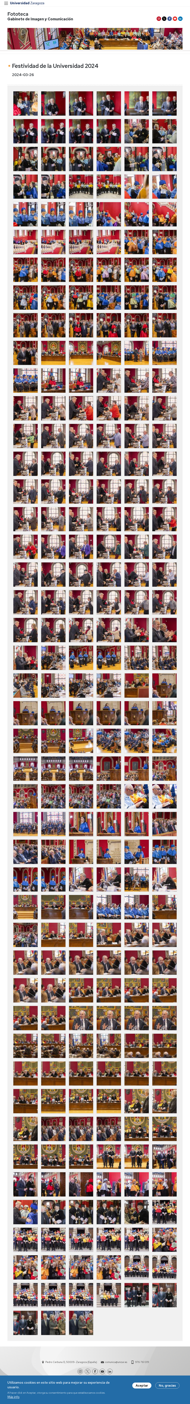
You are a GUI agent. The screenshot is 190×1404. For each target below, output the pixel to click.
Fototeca (17, 14)
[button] (25, 103)
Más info (13, 1397)
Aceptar (142, 1385)
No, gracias (167, 1385)
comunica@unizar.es (116, 1362)
